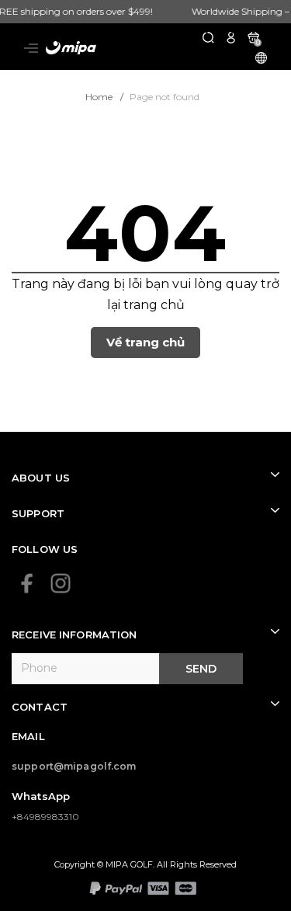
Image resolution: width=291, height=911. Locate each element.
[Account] (231, 37)
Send (201, 669)
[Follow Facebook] (27, 583)
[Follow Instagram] (60, 583)
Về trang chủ (145, 342)
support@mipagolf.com (74, 766)
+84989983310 (45, 816)
